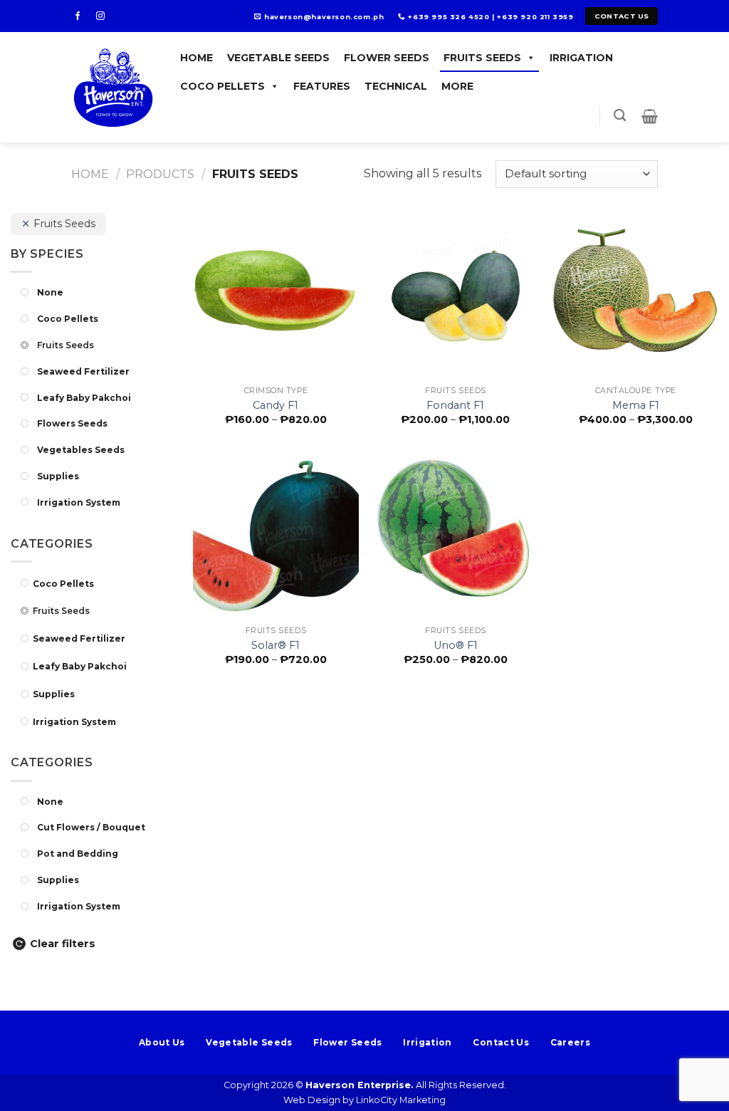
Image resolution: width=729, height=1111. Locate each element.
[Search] (620, 115)
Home (196, 57)
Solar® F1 (275, 645)
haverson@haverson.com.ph (324, 17)
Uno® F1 (456, 645)
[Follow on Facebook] (81, 16)
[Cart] (649, 116)
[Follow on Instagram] (104, 16)
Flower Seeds (386, 57)
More (457, 86)
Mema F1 (635, 405)
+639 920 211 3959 (535, 17)
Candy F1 (275, 405)
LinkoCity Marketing (401, 1100)
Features (321, 86)
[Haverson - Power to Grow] (113, 87)
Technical (395, 86)
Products (160, 174)
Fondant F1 (455, 405)
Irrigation (581, 57)
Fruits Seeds (482, 57)
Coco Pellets (222, 86)
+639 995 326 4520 (448, 17)
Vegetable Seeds (278, 57)
